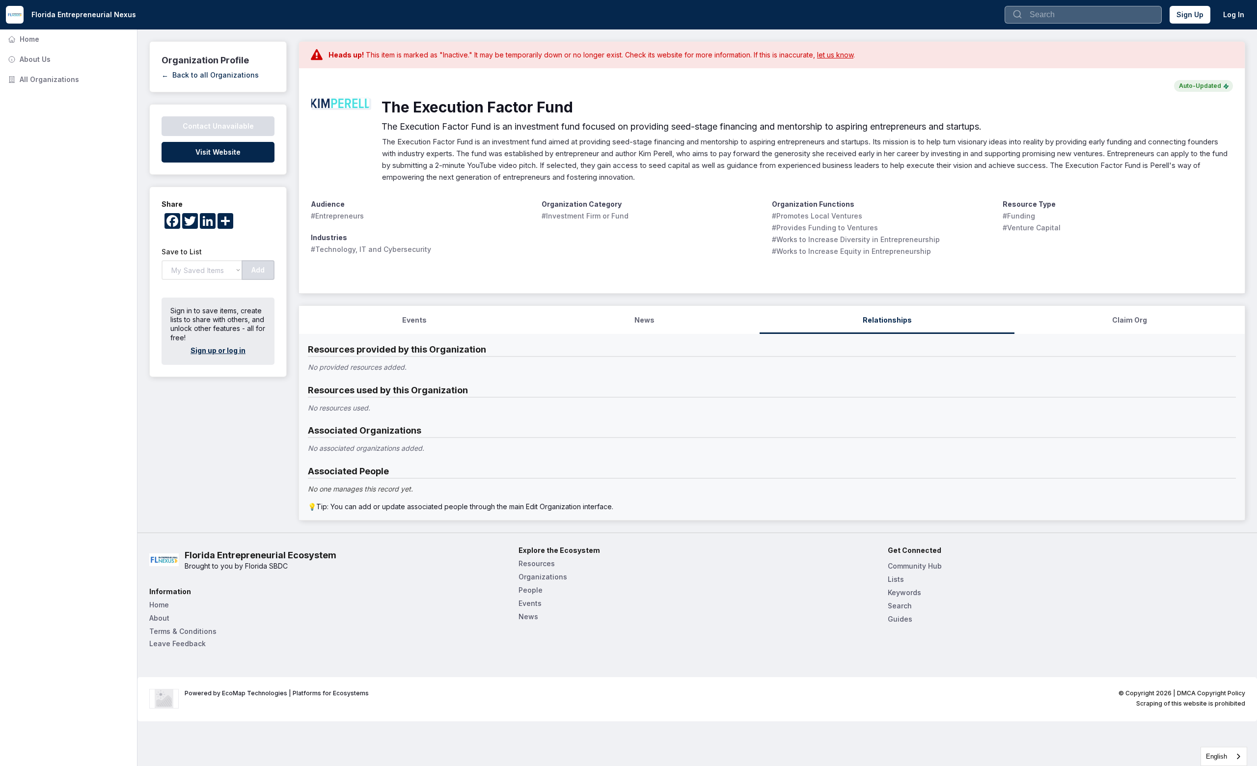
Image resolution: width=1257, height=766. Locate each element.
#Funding (1019, 216)
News (528, 616)
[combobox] (1224, 756)
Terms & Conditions (183, 631)
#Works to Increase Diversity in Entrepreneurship (856, 239)
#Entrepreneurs (337, 216)
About (159, 618)
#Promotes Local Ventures (817, 216)
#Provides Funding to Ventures (825, 227)
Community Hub (915, 566)
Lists (896, 579)
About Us (28, 59)
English (1216, 756)
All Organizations (42, 79)
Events (530, 603)
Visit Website (218, 152)
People (531, 590)
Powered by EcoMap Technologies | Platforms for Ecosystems (277, 693)
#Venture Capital (1032, 227)
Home (22, 39)
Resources (537, 563)
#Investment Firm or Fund (585, 216)
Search (900, 606)
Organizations (543, 577)
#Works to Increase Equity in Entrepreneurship (851, 251)
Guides (900, 619)
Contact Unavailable (218, 126)
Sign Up (1189, 14)
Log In (1233, 14)
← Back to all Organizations (210, 75)
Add (258, 270)
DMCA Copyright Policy (1211, 693)
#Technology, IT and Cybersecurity (371, 249)
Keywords (904, 592)
